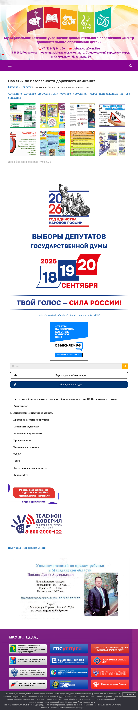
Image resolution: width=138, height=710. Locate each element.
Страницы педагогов (26, 426)
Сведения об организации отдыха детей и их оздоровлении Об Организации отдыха (65, 399)
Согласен (129, 694)
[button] (10, 65)
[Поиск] (125, 366)
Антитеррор (20, 405)
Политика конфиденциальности (27, 547)
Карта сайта (20, 474)
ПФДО (17, 454)
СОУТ (16, 461)
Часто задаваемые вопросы (30, 468)
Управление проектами (27, 433)
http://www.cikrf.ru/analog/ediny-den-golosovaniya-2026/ (69, 315)
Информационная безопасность (33, 412)
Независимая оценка (26, 447)
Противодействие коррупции (31, 419)
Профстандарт (22, 440)
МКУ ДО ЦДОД (23, 637)
